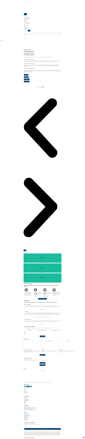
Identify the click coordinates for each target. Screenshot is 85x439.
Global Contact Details (27, 28)
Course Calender (27, 21)
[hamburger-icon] (25, 14)
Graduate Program (27, 23)
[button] (40, 128)
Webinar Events (26, 25)
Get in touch (26, 29)
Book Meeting (26, 27)
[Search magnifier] (60, 33)
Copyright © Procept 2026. (29, 437)
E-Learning (25, 20)
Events (25, 24)
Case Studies (25, 19)
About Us (25, 15)
